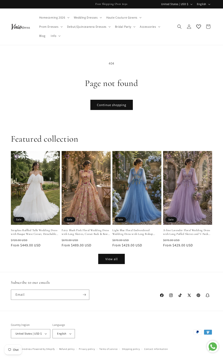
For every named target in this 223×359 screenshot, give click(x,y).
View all (111, 259)
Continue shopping (111, 105)
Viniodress (26, 348)
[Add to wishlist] (16, 156)
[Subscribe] (84, 295)
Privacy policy (87, 348)
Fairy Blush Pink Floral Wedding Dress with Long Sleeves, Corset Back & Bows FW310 (85, 232)
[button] (54, 17)
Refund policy (67, 348)
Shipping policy (131, 348)
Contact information (156, 348)
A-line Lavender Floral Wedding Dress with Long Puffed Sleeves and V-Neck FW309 (186, 232)
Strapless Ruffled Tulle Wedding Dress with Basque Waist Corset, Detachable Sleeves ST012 (34, 232)
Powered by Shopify (43, 348)
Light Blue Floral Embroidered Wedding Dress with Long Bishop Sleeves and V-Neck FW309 (132, 232)
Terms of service (108, 348)
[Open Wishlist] (198, 26)
